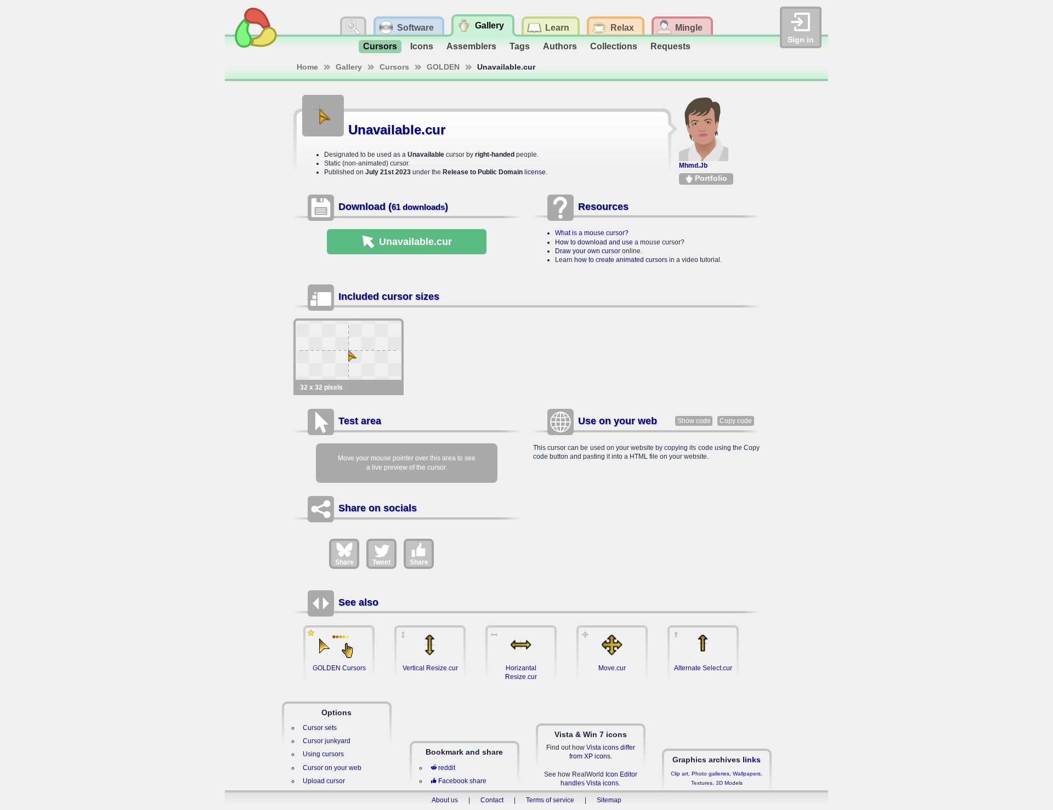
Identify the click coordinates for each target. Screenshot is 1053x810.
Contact (491, 800)
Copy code (736, 421)
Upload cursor (324, 781)
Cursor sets (320, 728)
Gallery (349, 66)
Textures (701, 783)
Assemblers (471, 46)
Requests (670, 46)
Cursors (380, 46)
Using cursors (323, 754)
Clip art (679, 774)
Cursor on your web (332, 768)
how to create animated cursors (620, 260)
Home (307, 66)
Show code (694, 421)
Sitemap (609, 800)
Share (344, 562)
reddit (446, 768)
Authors (560, 46)
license (535, 172)
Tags (519, 46)
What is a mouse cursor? (592, 233)
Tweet (381, 562)
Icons (421, 46)
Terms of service (550, 800)
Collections (613, 46)
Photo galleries (710, 774)
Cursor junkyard (326, 741)
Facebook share (462, 781)
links (752, 759)
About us (445, 800)
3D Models (729, 783)
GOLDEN (443, 66)
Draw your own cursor (587, 251)
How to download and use (594, 242)
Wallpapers (747, 774)
